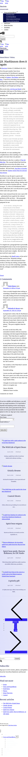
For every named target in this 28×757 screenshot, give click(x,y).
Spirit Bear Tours (10, 14)
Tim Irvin (4, 68)
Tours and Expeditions (9, 686)
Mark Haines (12, 286)
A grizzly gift (14, 581)
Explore (8, 77)
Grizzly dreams (14, 471)
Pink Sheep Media (12, 725)
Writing (12, 57)
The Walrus (15, 77)
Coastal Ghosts (14, 496)
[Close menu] (0, 731)
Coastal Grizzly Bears (12, 743)
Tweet (2, 275)
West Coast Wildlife (11, 745)
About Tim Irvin (8, 25)
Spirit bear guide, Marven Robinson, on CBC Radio (14, 552)
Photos (5, 691)
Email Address (5, 422)
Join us (5, 753)
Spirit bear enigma (14, 524)
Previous (15, 622)
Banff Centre (15, 256)
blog (1, 79)
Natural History (4, 57)
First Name (3, 417)
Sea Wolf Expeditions (11, 16)
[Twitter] (1, 34)
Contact (6, 29)
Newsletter (7, 27)
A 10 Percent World (15, 89)
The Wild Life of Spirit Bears (14, 447)
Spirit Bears (9, 739)
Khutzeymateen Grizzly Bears (13, 19)
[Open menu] (2, 52)
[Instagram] (3, 34)
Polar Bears (9, 747)
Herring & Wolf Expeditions (12, 21)
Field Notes (7, 23)
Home (5, 684)
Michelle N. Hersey (14, 308)
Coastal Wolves (10, 741)
